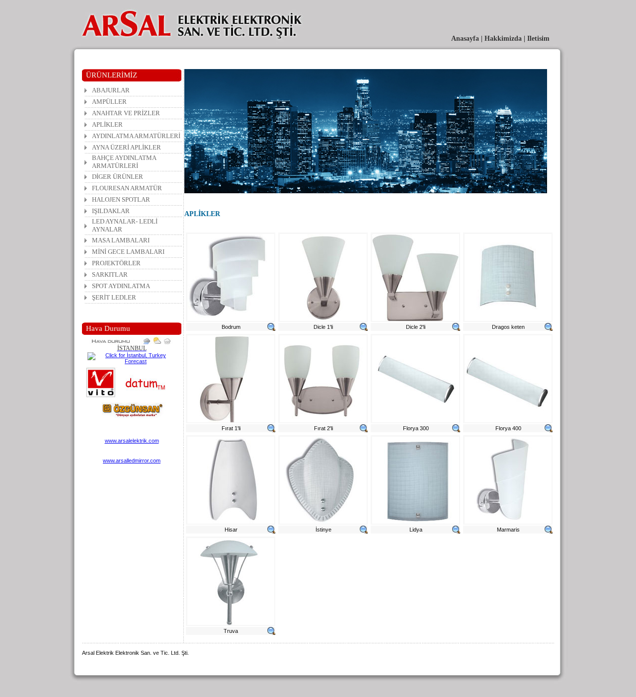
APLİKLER (107, 124)
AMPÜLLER (109, 101)
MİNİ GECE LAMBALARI (128, 251)
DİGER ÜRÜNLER (117, 176)
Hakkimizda (503, 38)
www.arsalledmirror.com (131, 461)
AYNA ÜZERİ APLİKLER (126, 147)
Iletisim (538, 38)
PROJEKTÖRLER (116, 263)
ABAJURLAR (111, 90)
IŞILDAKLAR (111, 211)
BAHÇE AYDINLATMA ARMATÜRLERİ (124, 161)
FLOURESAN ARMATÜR (127, 188)
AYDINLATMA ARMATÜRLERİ (136, 136)
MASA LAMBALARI (121, 240)
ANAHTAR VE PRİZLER (126, 113)
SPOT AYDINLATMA (121, 286)
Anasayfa (465, 38)
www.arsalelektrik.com (132, 441)
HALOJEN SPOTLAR (121, 199)
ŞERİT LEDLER (114, 297)
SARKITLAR (110, 274)
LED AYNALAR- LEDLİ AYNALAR (125, 225)
